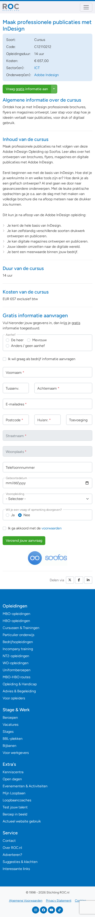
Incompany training (18, 649)
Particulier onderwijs (18, 635)
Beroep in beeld (15, 814)
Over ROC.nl (12, 848)
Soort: (11, 40)
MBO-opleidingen (16, 614)
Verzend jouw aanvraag (24, 540)
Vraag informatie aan (27, 89)
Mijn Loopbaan (14, 793)
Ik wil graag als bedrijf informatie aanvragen (41, 359)
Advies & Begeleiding (19, 691)
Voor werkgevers (16, 753)
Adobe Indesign (46, 75)
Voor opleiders (14, 698)
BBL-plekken (13, 739)
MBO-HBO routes (16, 677)
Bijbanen (9, 746)
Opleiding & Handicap (20, 684)
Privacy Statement (58, 900)
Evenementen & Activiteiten (25, 786)
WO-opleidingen (15, 663)
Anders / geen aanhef (28, 346)
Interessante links (16, 869)
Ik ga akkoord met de (35, 528)
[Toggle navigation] (86, 7)
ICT (37, 68)
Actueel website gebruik (22, 821)
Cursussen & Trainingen (21, 628)
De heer (17, 340)
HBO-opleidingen (16, 621)
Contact (9, 841)
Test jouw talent (15, 807)
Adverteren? (12, 855)
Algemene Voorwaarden (25, 900)
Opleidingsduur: (18, 54)
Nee (26, 515)
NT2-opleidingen (16, 656)
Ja (13, 515)
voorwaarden (52, 528)
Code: (11, 47)
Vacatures (10, 724)
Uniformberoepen (16, 670)
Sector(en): (15, 68)
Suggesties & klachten (20, 862)
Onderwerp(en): (18, 75)
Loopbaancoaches (17, 800)
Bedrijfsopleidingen (18, 642)
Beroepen (10, 717)
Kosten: (12, 61)
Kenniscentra (13, 772)
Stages (8, 731)
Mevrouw (39, 340)
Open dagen (12, 779)
